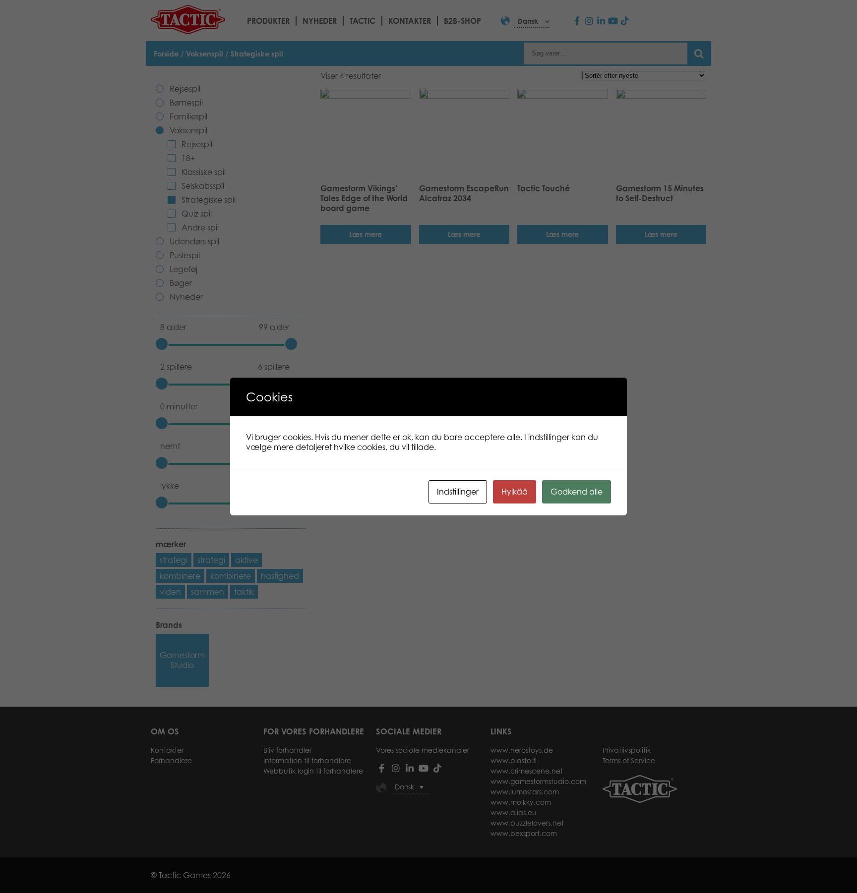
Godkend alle (577, 492)
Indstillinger (458, 492)
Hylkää (514, 492)
